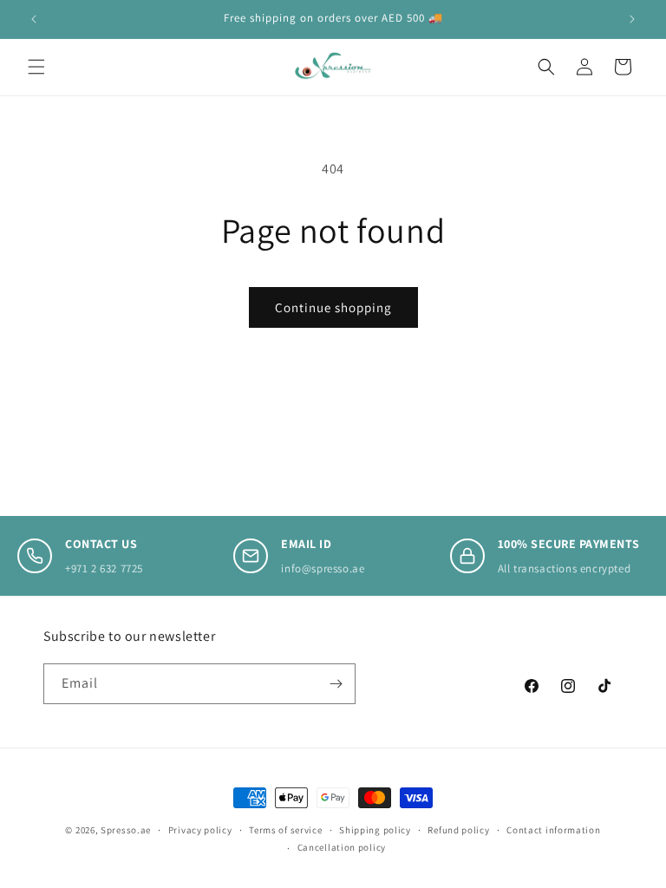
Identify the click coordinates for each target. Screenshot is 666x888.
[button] (36, 67)
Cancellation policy (341, 847)
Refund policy (458, 830)
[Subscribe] (336, 683)
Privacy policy (200, 830)
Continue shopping (333, 307)
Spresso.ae (126, 830)
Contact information (553, 830)
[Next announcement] (632, 19)
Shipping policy (375, 830)
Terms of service (285, 830)
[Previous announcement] (34, 19)
